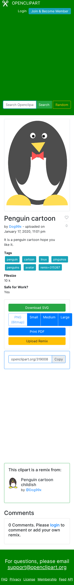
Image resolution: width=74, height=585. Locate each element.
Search (44, 105)
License (29, 579)
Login (22, 11)
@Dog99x (34, 490)
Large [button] (65, 317)
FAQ (4, 579)
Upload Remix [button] (37, 341)
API (70, 579)
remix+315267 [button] (50, 267)
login (55, 525)
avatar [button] (29, 267)
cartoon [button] (29, 259)
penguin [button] (12, 259)
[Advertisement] (37, 58)
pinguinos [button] (59, 259)
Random (62, 105)
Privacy (15, 579)
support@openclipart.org (37, 567)
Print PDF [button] (37, 331)
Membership (47, 579)
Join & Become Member (49, 11)
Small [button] (34, 317)
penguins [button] (13, 267)
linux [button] (44, 259)
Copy (58, 359)
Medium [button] (49, 317)
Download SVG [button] (37, 308)
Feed (62, 579)
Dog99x (15, 226)
